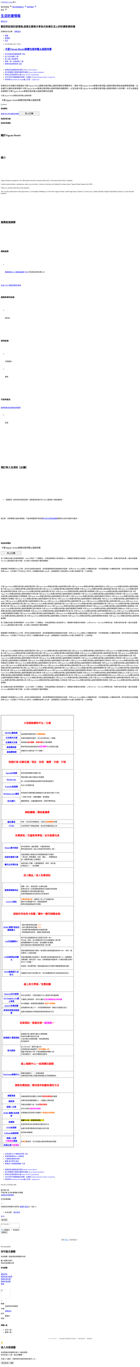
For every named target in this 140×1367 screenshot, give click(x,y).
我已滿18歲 (5, 1363)
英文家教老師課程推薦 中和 (15, 54)
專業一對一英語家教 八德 (14, 61)
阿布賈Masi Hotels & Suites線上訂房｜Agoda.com (22, 79)
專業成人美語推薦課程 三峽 (15, 1164)
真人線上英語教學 (11, 59)
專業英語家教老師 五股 (13, 64)
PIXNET (54, 1338)
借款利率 (4, 1274)
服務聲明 (89, 1338)
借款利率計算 (6, 1279)
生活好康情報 (10, 16)
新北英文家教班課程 (50, 518)
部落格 (7, 38)
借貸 (2, 1284)
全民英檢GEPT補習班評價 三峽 (16, 1154)
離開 (11, 1363)
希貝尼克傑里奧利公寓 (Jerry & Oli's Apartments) (22, 75)
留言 (26, 1207)
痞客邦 (22, 1207)
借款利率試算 (6, 1281)
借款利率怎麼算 (6, 1276)
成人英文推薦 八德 (11, 56)
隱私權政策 (81, 1338)
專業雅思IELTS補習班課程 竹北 (16, 272)
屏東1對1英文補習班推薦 (10, 114)
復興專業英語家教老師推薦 (10, 408)
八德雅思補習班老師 (12, 1159)
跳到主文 (4, 21)
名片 (6, 40)
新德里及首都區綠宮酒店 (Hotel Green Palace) (21, 70)
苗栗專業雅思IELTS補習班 (14, 1156)
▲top (3, 1216)
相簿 (6, 35)
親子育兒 (17, 1212)
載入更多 (4, 1220)
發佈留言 (4, 1232)
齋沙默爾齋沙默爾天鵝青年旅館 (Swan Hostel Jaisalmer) (24, 72)
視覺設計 (17, 31)
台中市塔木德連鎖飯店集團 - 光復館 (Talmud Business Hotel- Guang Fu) (30, 77)
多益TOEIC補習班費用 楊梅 (11, 285)
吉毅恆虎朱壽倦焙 (7, 1195)
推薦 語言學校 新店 (12, 1161)
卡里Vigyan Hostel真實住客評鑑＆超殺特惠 (28, 49)
